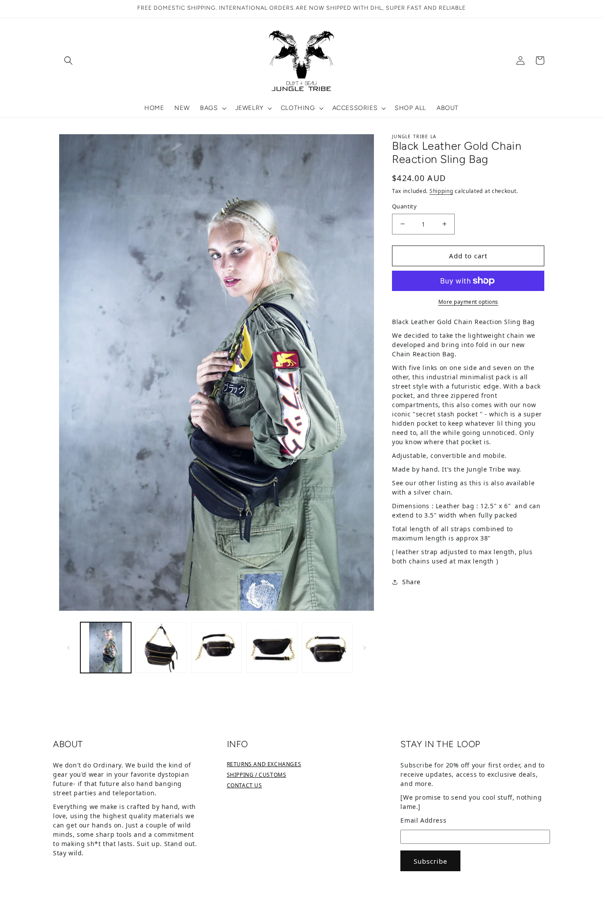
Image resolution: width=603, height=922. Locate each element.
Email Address (423, 820)
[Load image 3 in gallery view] (216, 647)
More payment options (468, 302)
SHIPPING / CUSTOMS (256, 774)
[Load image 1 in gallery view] (105, 647)
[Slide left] (68, 647)
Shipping (441, 191)
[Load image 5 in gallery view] (327, 647)
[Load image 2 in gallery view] (161, 647)
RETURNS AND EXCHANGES (264, 764)
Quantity (404, 206)
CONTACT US (244, 785)
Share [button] (411, 582)
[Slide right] (364, 647)
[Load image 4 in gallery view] (271, 647)
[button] (68, 60)
